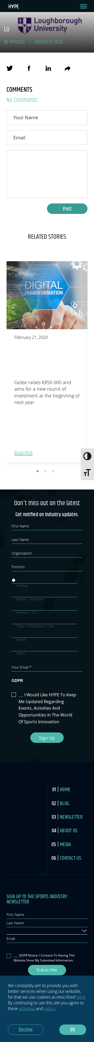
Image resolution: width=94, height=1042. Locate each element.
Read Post (23, 453)
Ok (72, 1030)
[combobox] (47, 931)
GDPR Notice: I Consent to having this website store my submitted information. (44, 958)
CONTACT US (70, 858)
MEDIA (65, 845)
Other (21, 653)
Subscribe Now (47, 971)
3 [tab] (54, 472)
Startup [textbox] (13, 930)
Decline (26, 1030)
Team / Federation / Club (35, 626)
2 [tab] (47, 472)
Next (91, 363)
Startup (22, 586)
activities (27, 1008)
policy (49, 1008)
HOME (65, 790)
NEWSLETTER (71, 817)
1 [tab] (39, 472)
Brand (21, 640)
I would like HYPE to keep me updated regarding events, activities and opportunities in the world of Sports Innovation (47, 708)
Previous (2, 363)
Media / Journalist (30, 599)
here (81, 997)
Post (67, 209)
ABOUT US (68, 831)
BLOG (64, 804)
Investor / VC (27, 612)
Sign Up (47, 738)
